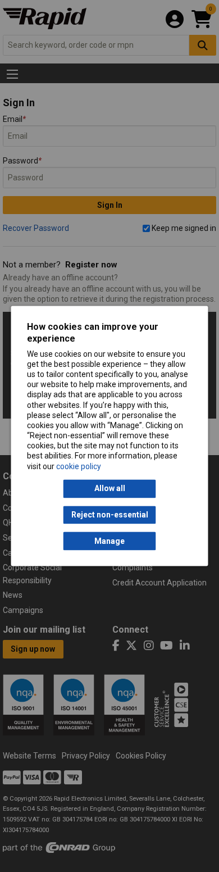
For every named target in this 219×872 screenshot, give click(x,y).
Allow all (109, 488)
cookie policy (78, 466)
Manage (109, 541)
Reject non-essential (109, 514)
